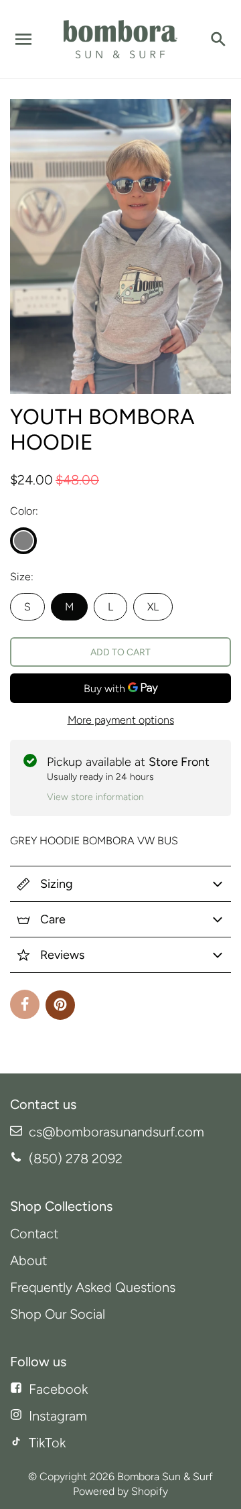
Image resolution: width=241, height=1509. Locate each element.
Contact (34, 1234)
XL (153, 606)
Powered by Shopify (120, 1491)
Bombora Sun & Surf (165, 1476)
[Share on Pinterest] (60, 1005)
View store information (95, 797)
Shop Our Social (57, 1314)
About (28, 1260)
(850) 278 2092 (76, 1159)
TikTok (47, 1443)
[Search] (217, 39)
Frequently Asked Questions (92, 1287)
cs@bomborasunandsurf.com (116, 1132)
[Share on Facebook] (24, 1004)
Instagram (58, 1416)
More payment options (121, 720)
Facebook (58, 1389)
